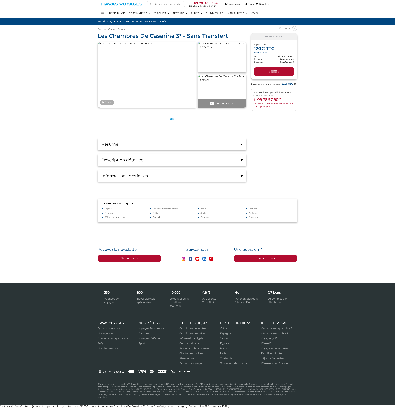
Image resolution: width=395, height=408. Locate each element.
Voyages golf (269, 338)
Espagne (205, 217)
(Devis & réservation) (274, 71)
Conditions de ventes (192, 328)
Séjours (108, 208)
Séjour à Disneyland (273, 358)
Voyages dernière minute (166, 208)
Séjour (112, 21)
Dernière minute (271, 353)
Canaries (253, 217)
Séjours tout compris (115, 217)
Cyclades (157, 217)
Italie (203, 208)
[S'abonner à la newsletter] (257, 4)
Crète (155, 213)
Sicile (203, 213)
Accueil (102, 21)
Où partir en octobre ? (274, 333)
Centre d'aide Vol (189, 343)
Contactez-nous (266, 258)
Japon (224, 338)
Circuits (108, 213)
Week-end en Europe (274, 363)
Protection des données (194, 348)
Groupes (144, 333)
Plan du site (186, 358)
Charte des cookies (191, 353)
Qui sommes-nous (109, 328)
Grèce (223, 328)
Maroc (224, 348)
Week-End (267, 343)
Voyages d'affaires (149, 338)
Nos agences (106, 333)
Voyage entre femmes (275, 348)
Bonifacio (123, 29)
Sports (143, 343)
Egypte (224, 343)
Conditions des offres (192, 333)
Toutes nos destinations (235, 363)
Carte (108, 102)
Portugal (253, 213)
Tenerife (252, 208)
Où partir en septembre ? (276, 328)
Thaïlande (226, 358)
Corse (111, 29)
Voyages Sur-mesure (151, 328)
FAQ (100, 343)
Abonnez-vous (129, 258)
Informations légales (192, 338)
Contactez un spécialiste (113, 338)
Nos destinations (108, 348)
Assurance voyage (190, 363)
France (102, 29)
